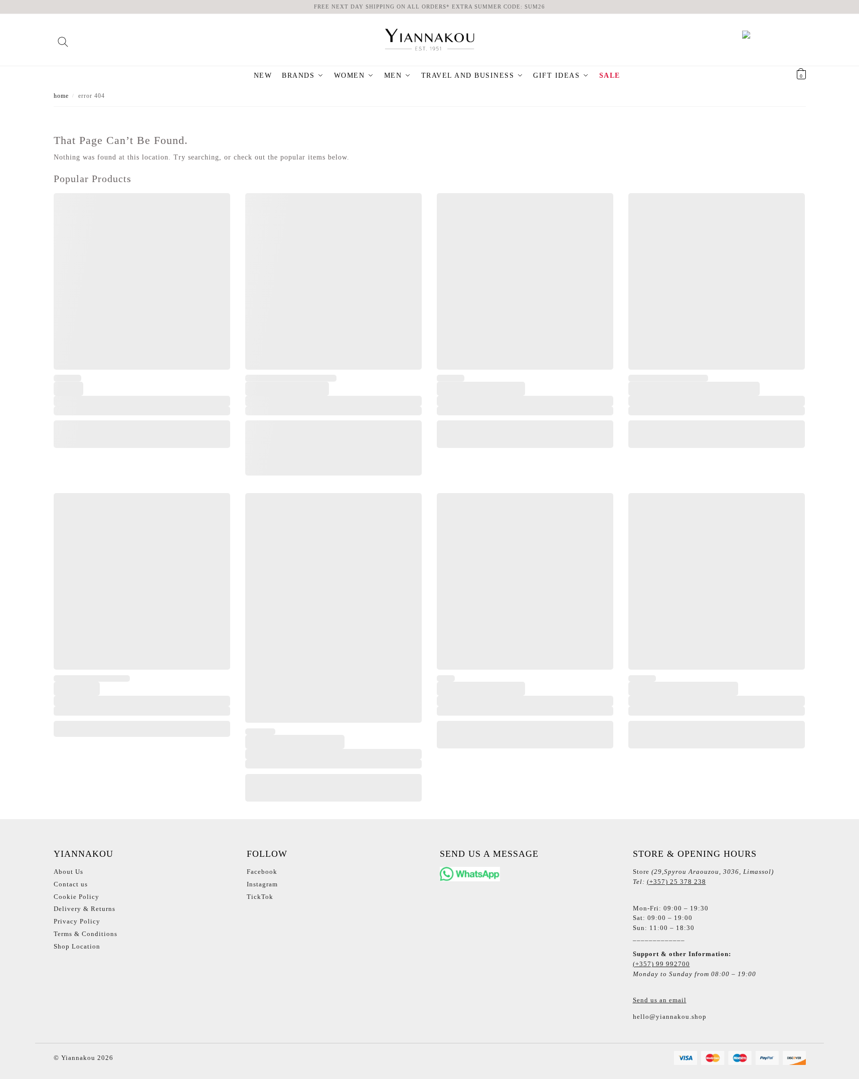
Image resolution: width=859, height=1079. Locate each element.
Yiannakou (77, 1057)
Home (61, 95)
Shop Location (77, 946)
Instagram (262, 884)
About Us (68, 871)
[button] (789, 75)
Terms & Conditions (85, 934)
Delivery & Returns (84, 908)
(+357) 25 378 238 (676, 881)
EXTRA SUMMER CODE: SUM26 (498, 7)
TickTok (260, 896)
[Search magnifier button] (63, 38)
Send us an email (659, 1000)
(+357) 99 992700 (661, 964)
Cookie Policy (76, 896)
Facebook (262, 871)
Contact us (71, 884)
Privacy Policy (77, 921)
